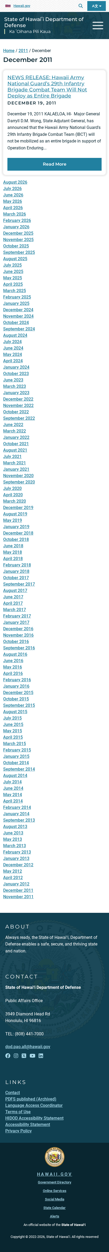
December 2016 (18, 628)
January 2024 (16, 367)
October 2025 (16, 246)
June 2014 (13, 788)
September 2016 (19, 647)
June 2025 (13, 271)
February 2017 (17, 616)
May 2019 (12, 520)
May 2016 (12, 667)
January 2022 (16, 437)
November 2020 (18, 475)
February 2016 (17, 679)
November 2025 (18, 239)
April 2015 (13, 737)
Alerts (54, 1216)
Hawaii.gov (21, 6)
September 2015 (19, 705)
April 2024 (13, 360)
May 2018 (12, 552)
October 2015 (16, 698)
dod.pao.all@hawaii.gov (27, 1046)
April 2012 (13, 877)
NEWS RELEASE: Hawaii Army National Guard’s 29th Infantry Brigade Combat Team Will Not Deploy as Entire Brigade (47, 86)
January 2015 (16, 756)
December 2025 (18, 233)
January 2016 (16, 686)
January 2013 (16, 858)
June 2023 (13, 380)
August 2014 (15, 775)
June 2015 (13, 724)
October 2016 (16, 641)
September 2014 (19, 769)
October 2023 (16, 373)
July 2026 (12, 188)
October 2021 (16, 443)
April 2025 (13, 284)
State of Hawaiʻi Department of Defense (44, 22)
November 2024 (18, 316)
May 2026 (12, 201)
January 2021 (16, 469)
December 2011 (18, 890)
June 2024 (13, 348)
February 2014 (17, 807)
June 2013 (13, 832)
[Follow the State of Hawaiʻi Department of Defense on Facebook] (7, 1056)
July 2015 (12, 718)
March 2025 (14, 290)
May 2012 (12, 871)
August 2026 (15, 182)
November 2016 (18, 635)
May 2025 (12, 277)
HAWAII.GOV (54, 1174)
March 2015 (14, 743)
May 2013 (12, 839)
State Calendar (54, 1208)
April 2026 (13, 207)
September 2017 (19, 584)
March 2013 (14, 845)
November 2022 (18, 405)
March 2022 (14, 431)
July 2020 (12, 488)
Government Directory (54, 1182)
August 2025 (15, 258)
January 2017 (16, 622)
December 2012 (18, 864)
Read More (54, 164)
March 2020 (14, 501)
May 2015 (12, 730)
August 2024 (15, 335)
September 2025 (19, 252)
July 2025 (12, 265)
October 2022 (16, 411)
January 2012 (16, 884)
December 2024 (18, 309)
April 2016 (13, 673)
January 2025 (16, 303)
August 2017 (15, 590)
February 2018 (17, 565)
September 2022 (19, 418)
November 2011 (18, 896)
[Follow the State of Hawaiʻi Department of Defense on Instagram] (16, 1056)
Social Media (54, 1199)
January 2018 (16, 571)
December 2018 (18, 533)
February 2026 (17, 220)
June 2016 (13, 660)
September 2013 (19, 820)
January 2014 (16, 813)
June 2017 (13, 596)
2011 (23, 50)
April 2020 (13, 494)
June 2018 (13, 545)
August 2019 (15, 513)
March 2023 (14, 386)
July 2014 (12, 781)
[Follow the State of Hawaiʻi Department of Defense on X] (24, 1056)
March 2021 (14, 462)
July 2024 (12, 341)
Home (9, 50)
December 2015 (18, 692)
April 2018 (13, 558)
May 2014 (12, 794)
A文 (95, 6)
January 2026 (16, 226)
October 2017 (16, 577)
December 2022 (18, 399)
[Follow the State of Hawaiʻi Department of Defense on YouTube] (32, 1056)
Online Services (54, 1191)
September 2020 (19, 482)
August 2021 (15, 450)
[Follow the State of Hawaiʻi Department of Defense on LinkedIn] (41, 1056)
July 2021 (12, 456)
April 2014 (13, 801)
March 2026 (14, 214)
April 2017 (13, 603)
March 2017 (14, 609)
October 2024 (16, 322)
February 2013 (17, 852)
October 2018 (16, 539)
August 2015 (15, 711)
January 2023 (16, 392)
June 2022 (13, 424)
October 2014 (16, 762)
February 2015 (17, 750)
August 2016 (15, 654)
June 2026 (13, 195)
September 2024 (19, 328)
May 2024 (12, 354)
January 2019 (16, 526)
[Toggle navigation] (98, 25)
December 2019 (18, 507)
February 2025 (17, 297)
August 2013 (15, 826)
